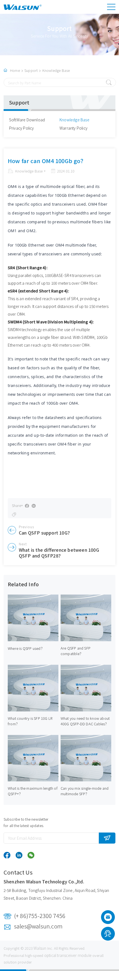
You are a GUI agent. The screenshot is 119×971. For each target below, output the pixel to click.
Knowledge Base (56, 70)
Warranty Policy (73, 128)
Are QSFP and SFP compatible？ (75, 650)
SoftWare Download (27, 119)
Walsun (39, 948)
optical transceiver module (68, 955)
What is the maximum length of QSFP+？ (33, 791)
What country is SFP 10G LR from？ (30, 721)
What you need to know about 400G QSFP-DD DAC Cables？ (85, 721)
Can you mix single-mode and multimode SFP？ (84, 791)
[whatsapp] (107, 934)
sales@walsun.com (38, 926)
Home (15, 70)
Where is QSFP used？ (26, 648)
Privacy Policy (21, 128)
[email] (108, 919)
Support (31, 70)
